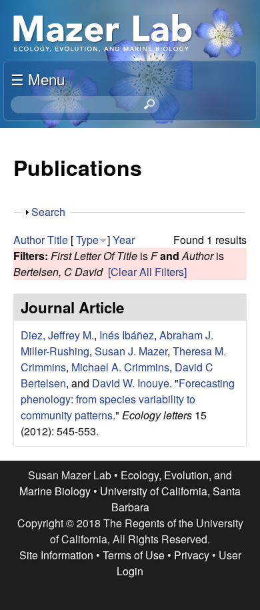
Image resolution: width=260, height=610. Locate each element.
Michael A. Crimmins (120, 367)
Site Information (56, 555)
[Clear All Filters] (147, 271)
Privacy (191, 555)
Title (57, 239)
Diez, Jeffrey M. (57, 335)
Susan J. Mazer (131, 351)
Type (87, 239)
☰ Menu (38, 78)
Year (124, 239)
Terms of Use (134, 555)
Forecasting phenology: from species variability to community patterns (128, 399)
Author (29, 239)
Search (48, 211)
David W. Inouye (130, 383)
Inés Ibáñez (126, 335)
